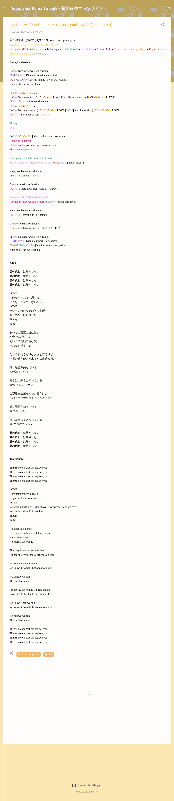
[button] (162, 25)
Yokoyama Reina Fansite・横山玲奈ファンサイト (57, 8)
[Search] (169, 9)
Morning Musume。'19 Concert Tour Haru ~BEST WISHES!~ (35, 45)
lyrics (49, 654)
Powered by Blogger (89, 785)
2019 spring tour (29, 654)
